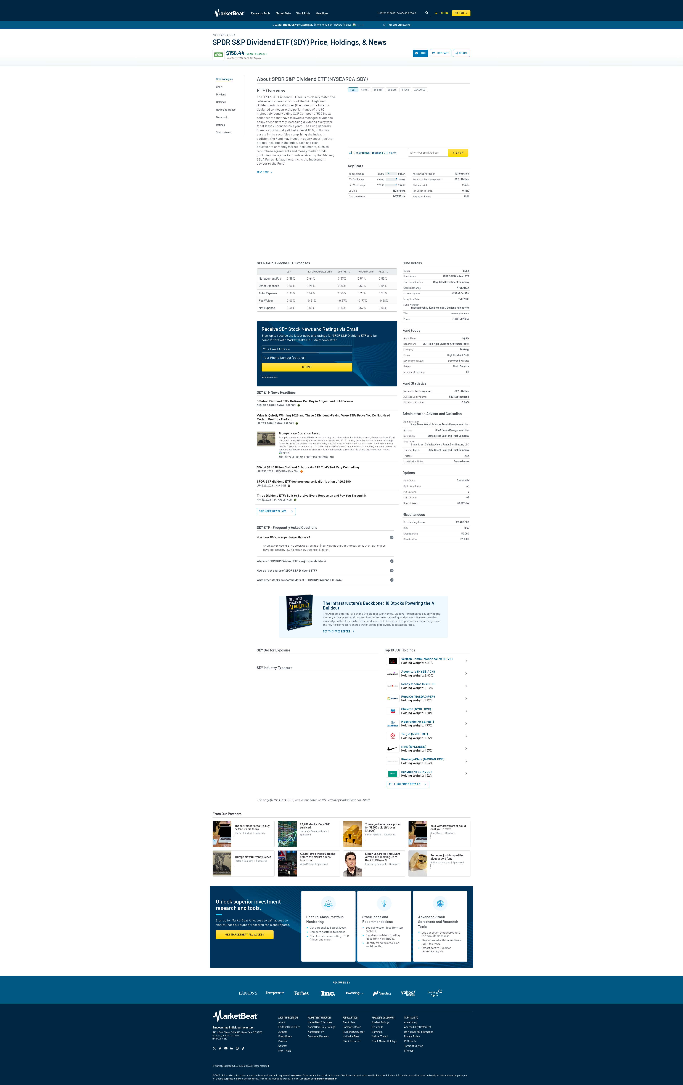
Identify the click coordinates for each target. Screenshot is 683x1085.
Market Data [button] (283, 13)
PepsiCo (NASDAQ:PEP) (418, 696)
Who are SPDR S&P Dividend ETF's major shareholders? (291, 561)
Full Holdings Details (404, 784)
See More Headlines (273, 511)
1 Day (353, 89)
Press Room (285, 1036)
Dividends (377, 1026)
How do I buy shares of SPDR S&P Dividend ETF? (287, 570)
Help (288, 1050)
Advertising (410, 1022)
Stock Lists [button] (303, 13)
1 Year (405, 89)
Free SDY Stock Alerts (398, 24)
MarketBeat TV (316, 1031)
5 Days (365, 89)
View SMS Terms (269, 377)
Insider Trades (380, 1036)
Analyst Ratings (380, 1022)
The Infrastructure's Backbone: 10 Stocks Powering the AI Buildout (379, 605)
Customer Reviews (318, 1036)
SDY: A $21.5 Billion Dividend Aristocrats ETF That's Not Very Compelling (308, 467)
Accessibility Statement (417, 1026)
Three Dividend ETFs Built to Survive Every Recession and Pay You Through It (311, 495)
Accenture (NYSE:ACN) (418, 671)
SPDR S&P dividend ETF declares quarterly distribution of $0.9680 (304, 481)
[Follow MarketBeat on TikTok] (243, 1048)
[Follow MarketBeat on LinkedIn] (232, 1048)
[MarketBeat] (229, 13)
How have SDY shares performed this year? (283, 537)
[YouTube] (226, 1048)
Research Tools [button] (260, 13)
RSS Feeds (410, 1041)
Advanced (419, 89)
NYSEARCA (463, 287)
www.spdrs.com (460, 313)
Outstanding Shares (414, 522)
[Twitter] (215, 1048)
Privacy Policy (412, 1036)
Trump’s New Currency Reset (299, 433)
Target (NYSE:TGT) (414, 734)
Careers (282, 1041)
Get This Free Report (336, 631)
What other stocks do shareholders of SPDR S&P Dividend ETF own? (299, 580)
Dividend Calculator (353, 1031)
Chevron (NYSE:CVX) (416, 709)
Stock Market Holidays (384, 1041)
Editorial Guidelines (289, 1026)
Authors (282, 1031)
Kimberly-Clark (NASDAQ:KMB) (422, 759)
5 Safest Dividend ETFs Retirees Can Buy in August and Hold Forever (305, 401)
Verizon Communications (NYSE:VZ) (426, 659)
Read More (263, 172)
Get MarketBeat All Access (244, 934)
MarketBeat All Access (320, 1022)
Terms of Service (413, 1045)
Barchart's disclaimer (326, 1078)
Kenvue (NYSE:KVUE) (416, 772)
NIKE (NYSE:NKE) (413, 747)
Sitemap (409, 1050)
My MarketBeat (351, 1036)
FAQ (280, 1050)
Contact (282, 1045)
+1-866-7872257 (460, 318)
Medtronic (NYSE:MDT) (417, 721)
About (281, 1022)
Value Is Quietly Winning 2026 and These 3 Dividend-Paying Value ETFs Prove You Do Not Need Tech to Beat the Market (323, 417)
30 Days (378, 89)
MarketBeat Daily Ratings (321, 1026)
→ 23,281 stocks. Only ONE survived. (292, 24)
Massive (297, 1075)
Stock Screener (351, 1041)
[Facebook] (220, 1048)
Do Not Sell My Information (418, 1031)
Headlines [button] (322, 13)
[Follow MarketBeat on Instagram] (237, 1048)
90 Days (392, 89)
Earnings (377, 1031)
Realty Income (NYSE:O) (418, 684)
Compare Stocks (352, 1026)
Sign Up (458, 152)
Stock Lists (349, 1022)
